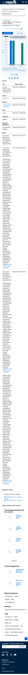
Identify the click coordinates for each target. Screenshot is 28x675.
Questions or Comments (8, 662)
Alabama (7, 599)
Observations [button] (6, 20)
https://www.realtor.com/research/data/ (7, 266)
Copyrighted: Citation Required (12, 629)
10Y (13, 29)
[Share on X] (9, 78)
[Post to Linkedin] (18, 78)
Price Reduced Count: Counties (14, 500)
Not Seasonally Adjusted (11, 635)
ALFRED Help (5, 664)
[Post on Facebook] (12, 78)
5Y (9, 29)
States (12, 599)
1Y (6, 29)
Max (18, 29)
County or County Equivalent (12, 626)
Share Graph (13, 74)
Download (19, 33)
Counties (16, 596)
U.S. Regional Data (9, 602)
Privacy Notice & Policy (8, 671)
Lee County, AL (9, 596)
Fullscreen (21, 70)
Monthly (7, 632)
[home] (9, 2)
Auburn (16, 616)
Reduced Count (9, 620)
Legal (3, 668)
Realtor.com (6, 98)
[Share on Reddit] (15, 78)
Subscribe (22, 646)
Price (21, 626)
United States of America (16, 632)
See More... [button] (14, 561)
